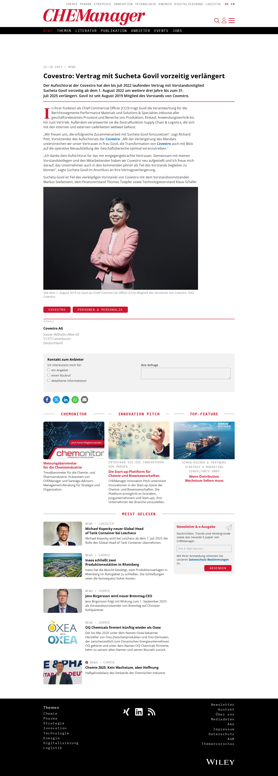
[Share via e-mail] (84, 399)
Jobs (177, 30)
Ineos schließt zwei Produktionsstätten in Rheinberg (112, 562)
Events (161, 30)
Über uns (225, 714)
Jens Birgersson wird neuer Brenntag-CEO (118, 596)
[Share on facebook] (47, 399)
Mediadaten (223, 719)
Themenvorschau (217, 744)
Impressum (223, 729)
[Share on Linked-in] (65, 399)
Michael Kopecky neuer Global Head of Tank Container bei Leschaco (114, 530)
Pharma (85, 4)
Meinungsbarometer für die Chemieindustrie (62, 465)
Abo (231, 724)
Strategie (102, 4)
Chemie (72, 4)
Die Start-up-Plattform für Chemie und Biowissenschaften (134, 473)
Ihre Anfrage (149, 365)
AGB (231, 739)
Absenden (218, 568)
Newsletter (223, 704)
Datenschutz (222, 734)
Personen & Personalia (100, 309)
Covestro (57, 309)
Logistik (213, 4)
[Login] (224, 20)
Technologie (145, 4)
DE (227, 4)
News (48, 30)
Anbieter (140, 30)
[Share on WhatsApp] (75, 399)
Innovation (123, 4)
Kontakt (226, 709)
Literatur (86, 30)
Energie (165, 4)
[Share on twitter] (56, 399)
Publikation (114, 30)
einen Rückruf (61, 375)
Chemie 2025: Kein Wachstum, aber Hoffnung (122, 667)
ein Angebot (59, 370)
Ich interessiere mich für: (64, 365)
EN (233, 4)
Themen (64, 30)
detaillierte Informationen (69, 381)
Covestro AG (53, 328)
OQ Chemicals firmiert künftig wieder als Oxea (123, 627)
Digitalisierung (188, 4)
